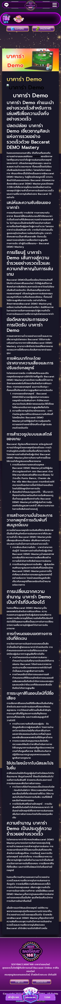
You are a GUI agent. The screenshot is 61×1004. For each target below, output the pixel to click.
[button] (30, 995)
